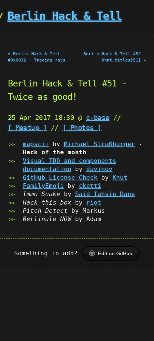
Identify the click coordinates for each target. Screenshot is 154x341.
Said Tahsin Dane (105, 194)
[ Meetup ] (27, 128)
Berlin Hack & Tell (64, 15)
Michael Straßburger (99, 144)
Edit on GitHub (115, 253)
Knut (120, 177)
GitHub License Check (60, 177)
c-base (98, 117)
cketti (90, 185)
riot (93, 202)
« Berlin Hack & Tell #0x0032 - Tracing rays (36, 57)
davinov (99, 169)
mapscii (36, 144)
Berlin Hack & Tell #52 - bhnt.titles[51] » (114, 57)
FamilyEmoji (43, 185)
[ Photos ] (82, 128)
